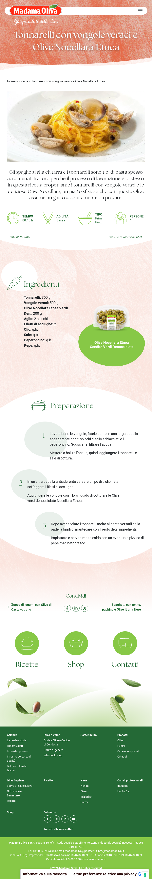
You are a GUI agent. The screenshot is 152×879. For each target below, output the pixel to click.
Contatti (125, 665)
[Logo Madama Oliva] (36, 9)
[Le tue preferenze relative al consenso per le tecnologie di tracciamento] (145, 875)
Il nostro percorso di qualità (19, 758)
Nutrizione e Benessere (14, 793)
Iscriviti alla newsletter (58, 829)
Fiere (83, 791)
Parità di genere (53, 750)
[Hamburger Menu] (140, 10)
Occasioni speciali (128, 751)
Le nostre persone (18, 751)
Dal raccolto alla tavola (17, 768)
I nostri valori (15, 746)
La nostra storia (17, 740)
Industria (122, 786)
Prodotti (122, 735)
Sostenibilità (89, 735)
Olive (120, 740)
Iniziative (86, 796)
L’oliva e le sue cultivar (20, 786)
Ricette (23, 81)
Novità (85, 786)
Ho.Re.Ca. (123, 791)
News (84, 780)
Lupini (121, 746)
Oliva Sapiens (15, 780)
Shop (75, 665)
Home (11, 81)
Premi (84, 802)
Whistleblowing (53, 755)
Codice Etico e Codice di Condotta (57, 742)
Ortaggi (122, 756)
